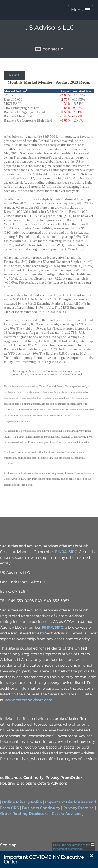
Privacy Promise (78, 807)
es (2, 777)
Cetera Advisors (52, 783)
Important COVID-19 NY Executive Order (44, 859)
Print (14, 75)
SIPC (72, 551)
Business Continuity (24, 777)
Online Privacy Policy (22, 802)
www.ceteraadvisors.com (29, 699)
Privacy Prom (58, 777)
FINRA (61, 551)
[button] (80, 9)
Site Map (8, 844)
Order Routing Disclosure (24, 813)
